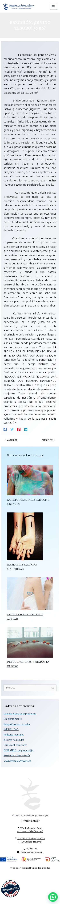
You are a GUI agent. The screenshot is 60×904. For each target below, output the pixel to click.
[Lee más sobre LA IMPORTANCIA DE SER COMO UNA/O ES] (30, 480)
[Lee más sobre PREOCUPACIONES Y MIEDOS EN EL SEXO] (30, 642)
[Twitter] (12, 429)
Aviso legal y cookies (19, 868)
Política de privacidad (40, 868)
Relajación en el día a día (17, 724)
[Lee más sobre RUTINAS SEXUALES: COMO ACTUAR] (30, 593)
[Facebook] (5, 429)
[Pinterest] (18, 429)
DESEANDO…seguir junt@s (18, 750)
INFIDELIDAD (11, 729)
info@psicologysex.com (31, 852)
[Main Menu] (53, 6)
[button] (53, 897)
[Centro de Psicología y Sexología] (30, 794)
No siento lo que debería (17, 755)
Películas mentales (14, 734)
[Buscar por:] (30, 687)
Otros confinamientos (15, 745)
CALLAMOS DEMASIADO (17, 760)
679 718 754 (31, 848)
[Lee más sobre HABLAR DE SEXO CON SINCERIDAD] (25, 536)
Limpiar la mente (13, 718)
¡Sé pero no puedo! (14, 739)
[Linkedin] (25, 429)
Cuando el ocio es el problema (20, 713)
